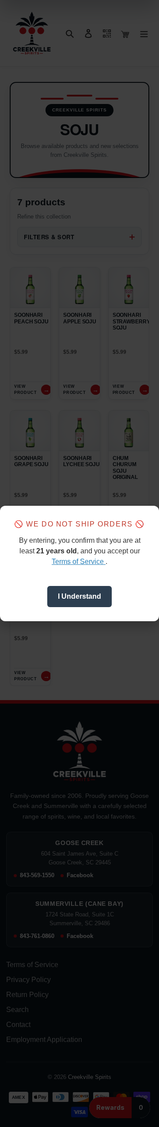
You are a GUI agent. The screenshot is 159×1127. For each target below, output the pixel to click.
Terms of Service (79, 561)
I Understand (79, 596)
